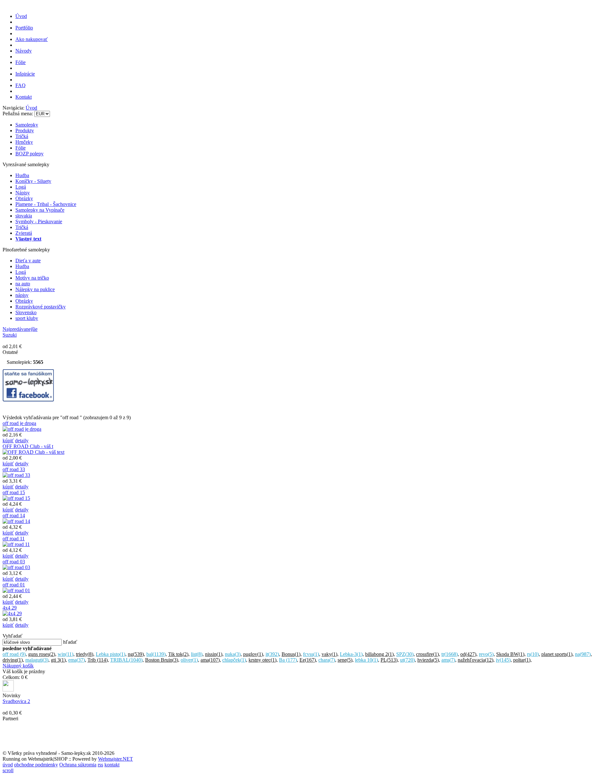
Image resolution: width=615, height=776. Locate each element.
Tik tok (178, 654)
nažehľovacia (475, 660)
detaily (22, 440)
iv (503, 660)
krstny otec (262, 660)
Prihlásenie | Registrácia (588, 102)
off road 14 (14, 515)
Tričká (21, 136)
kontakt (111, 764)
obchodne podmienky (36, 764)
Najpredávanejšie (20, 329)
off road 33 (14, 469)
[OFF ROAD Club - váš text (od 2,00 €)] (33, 452)
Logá (20, 187)
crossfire (427, 654)
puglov (253, 654)
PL (389, 660)
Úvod (21, 16)
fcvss (311, 654)
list (196, 654)
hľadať (70, 642)
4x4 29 (10, 607)
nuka (233, 654)
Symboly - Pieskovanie (38, 221)
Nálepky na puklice (35, 289)
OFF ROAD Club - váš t (28, 446)
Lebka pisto (110, 654)
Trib (97, 660)
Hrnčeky (24, 142)
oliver (189, 660)
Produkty (24, 130)
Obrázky (24, 198)
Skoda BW (510, 654)
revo (486, 654)
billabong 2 (379, 654)
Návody (23, 50)
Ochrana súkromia (77, 764)
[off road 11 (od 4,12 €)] (16, 544)
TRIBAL (126, 660)
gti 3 (58, 660)
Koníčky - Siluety (33, 181)
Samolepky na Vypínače (39, 210)
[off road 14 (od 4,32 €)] (16, 521)
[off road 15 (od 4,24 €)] (16, 498)
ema (76, 660)
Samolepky (26, 124)
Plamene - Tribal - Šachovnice (45, 204)
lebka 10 (366, 660)
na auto (22, 283)
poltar (521, 660)
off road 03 (14, 561)
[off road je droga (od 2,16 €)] (22, 429)
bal (156, 654)
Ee (307, 660)
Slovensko (26, 312)
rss (100, 764)
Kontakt (23, 97)
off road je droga (19, 423)
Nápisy (22, 192)
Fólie (20, 62)
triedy (84, 654)
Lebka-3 (351, 654)
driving (13, 660)
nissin (213, 654)
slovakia (23, 215)
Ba (288, 660)
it (272, 654)
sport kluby (26, 318)
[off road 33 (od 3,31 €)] (16, 475)
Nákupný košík (18, 665)
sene (345, 660)
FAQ (20, 85)
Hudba (22, 175)
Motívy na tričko (32, 278)
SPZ (405, 654)
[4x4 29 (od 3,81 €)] (12, 613)
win (65, 654)
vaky (329, 654)
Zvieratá (23, 233)
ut (407, 660)
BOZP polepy (29, 153)
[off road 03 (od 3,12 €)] (16, 567)
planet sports (556, 654)
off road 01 (14, 584)
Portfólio (24, 27)
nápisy (22, 295)
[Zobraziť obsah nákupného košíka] (8, 689)
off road (14, 654)
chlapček (234, 660)
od (468, 654)
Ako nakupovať (31, 39)
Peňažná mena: (18, 113)
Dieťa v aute (28, 260)
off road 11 (14, 538)
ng (136, 654)
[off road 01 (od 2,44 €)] (16, 590)
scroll (8, 770)
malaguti (36, 660)
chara (326, 660)
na (583, 654)
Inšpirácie (25, 74)
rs (533, 654)
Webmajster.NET (115, 759)
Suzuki (10, 335)
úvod (8, 764)
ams (448, 660)
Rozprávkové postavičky (40, 306)
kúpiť (8, 440)
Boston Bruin (161, 660)
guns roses (41, 654)
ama (210, 660)
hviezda (428, 660)
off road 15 (14, 492)
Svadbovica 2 (16, 701)
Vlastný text (28, 238)
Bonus (291, 654)
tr (449, 654)
